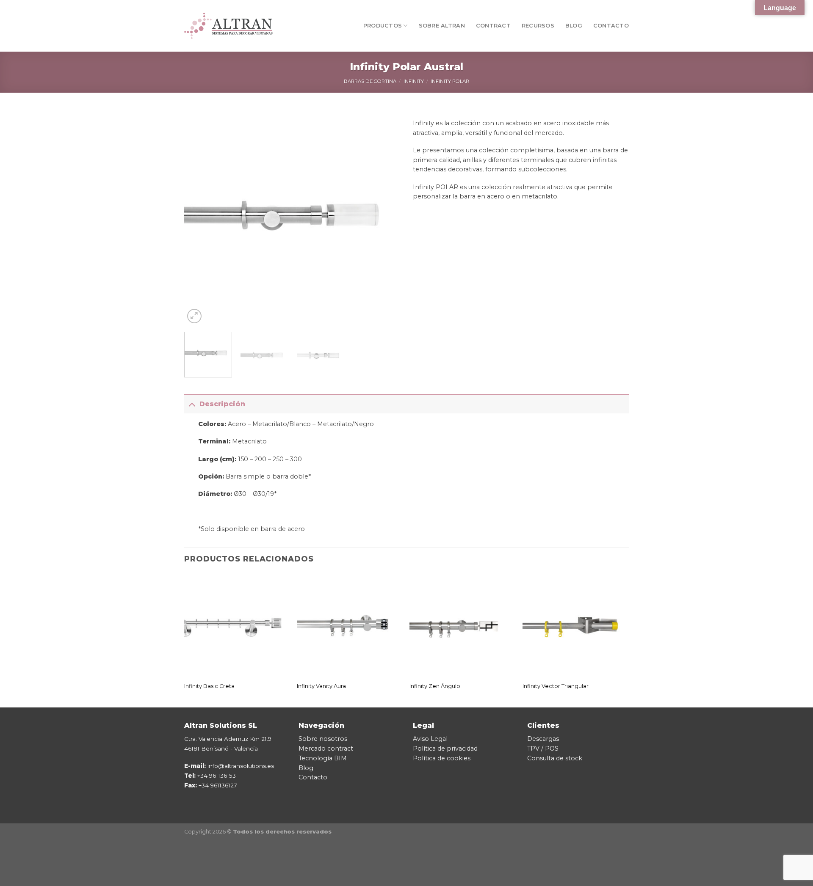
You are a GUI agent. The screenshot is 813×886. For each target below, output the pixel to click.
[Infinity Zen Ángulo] (461, 625)
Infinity (414, 81)
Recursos (538, 25)
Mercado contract (326, 748)
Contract (493, 25)
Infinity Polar (450, 81)
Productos (382, 25)
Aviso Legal (430, 739)
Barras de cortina (370, 81)
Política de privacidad (445, 748)
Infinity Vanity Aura (321, 686)
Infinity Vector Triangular (556, 686)
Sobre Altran (442, 25)
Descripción (222, 404)
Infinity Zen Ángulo (434, 686)
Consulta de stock (554, 758)
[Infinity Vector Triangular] (575, 625)
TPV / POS (543, 748)
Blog (573, 25)
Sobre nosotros (323, 739)
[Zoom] (194, 316)
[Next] (385, 217)
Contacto (611, 25)
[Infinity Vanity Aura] (349, 625)
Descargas (543, 739)
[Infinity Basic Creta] (236, 625)
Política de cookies (441, 758)
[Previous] (199, 217)
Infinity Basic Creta (209, 686)
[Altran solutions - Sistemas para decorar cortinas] (228, 26)
